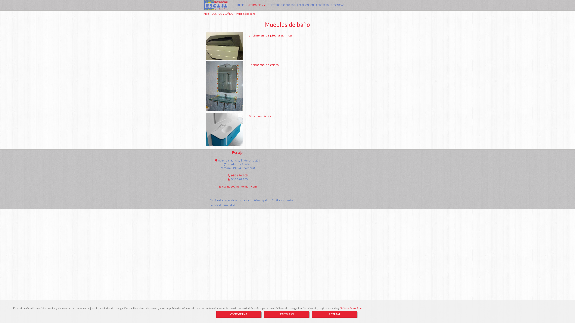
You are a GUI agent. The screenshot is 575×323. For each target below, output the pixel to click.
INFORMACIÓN (255, 5)
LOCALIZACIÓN (305, 5)
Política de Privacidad (222, 205)
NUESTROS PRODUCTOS (281, 5)
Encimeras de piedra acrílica (270, 35)
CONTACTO (322, 5)
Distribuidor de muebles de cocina (229, 200)
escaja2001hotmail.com (239, 186)
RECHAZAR (287, 314)
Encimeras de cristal (264, 65)
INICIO (241, 5)
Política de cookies (351, 308)
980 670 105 (239, 175)
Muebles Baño (260, 116)
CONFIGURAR (239, 314)
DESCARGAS (337, 5)
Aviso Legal (260, 200)
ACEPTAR (335, 314)
